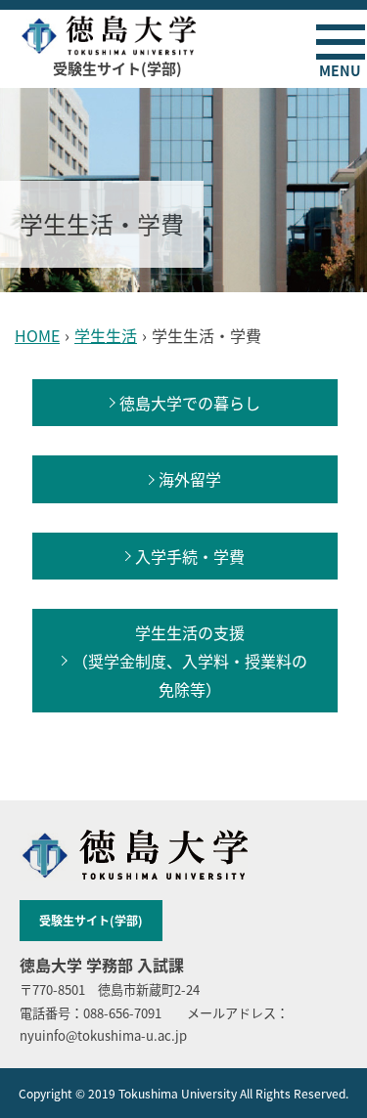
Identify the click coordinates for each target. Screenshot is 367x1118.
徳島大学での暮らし (189, 402)
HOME (37, 335)
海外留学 (190, 479)
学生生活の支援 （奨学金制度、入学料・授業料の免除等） (189, 660)
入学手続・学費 (190, 556)
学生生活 (105, 335)
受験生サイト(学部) (91, 920)
